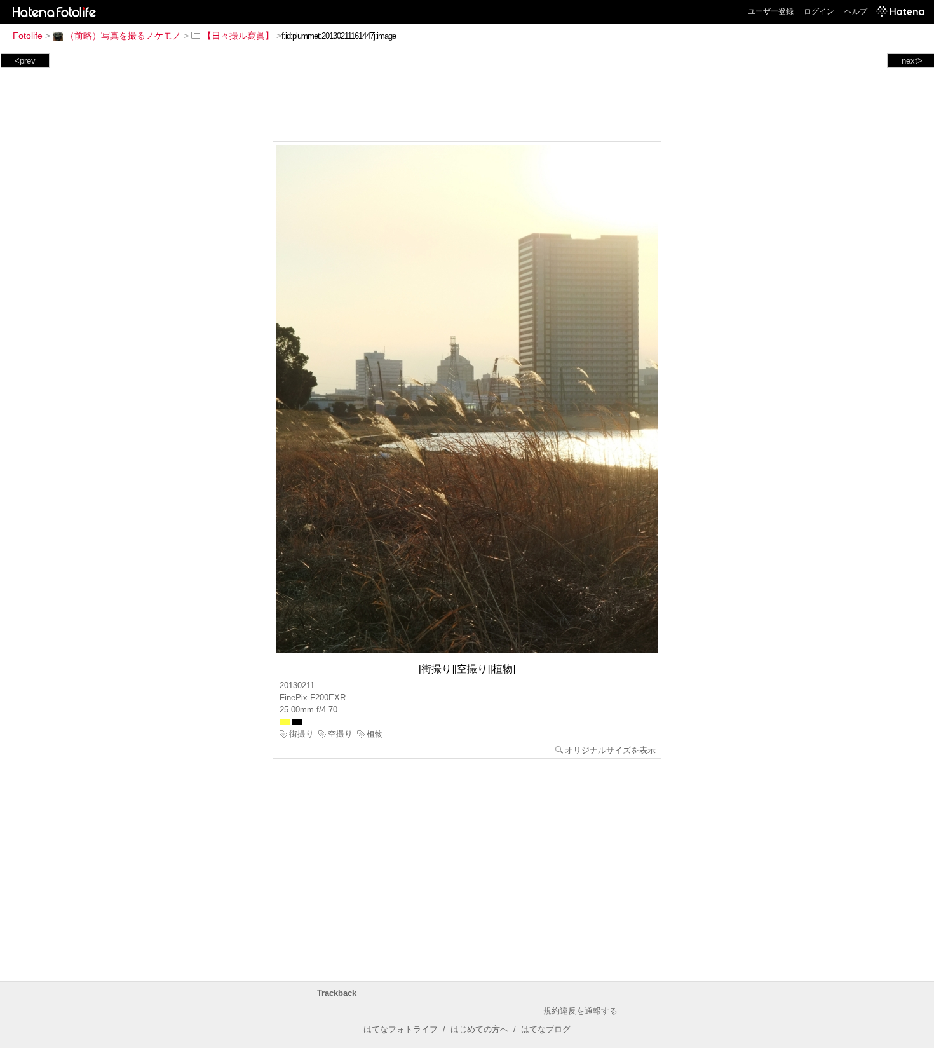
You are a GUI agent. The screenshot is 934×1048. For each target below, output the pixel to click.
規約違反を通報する (580, 1011)
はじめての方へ (479, 1029)
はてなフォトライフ (400, 1029)
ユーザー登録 (771, 11)
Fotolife (28, 36)
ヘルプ (855, 11)
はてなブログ (546, 1029)
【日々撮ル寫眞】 (238, 36)
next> (912, 60)
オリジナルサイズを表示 (610, 750)
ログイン (819, 11)
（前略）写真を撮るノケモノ (123, 36)
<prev (25, 60)
